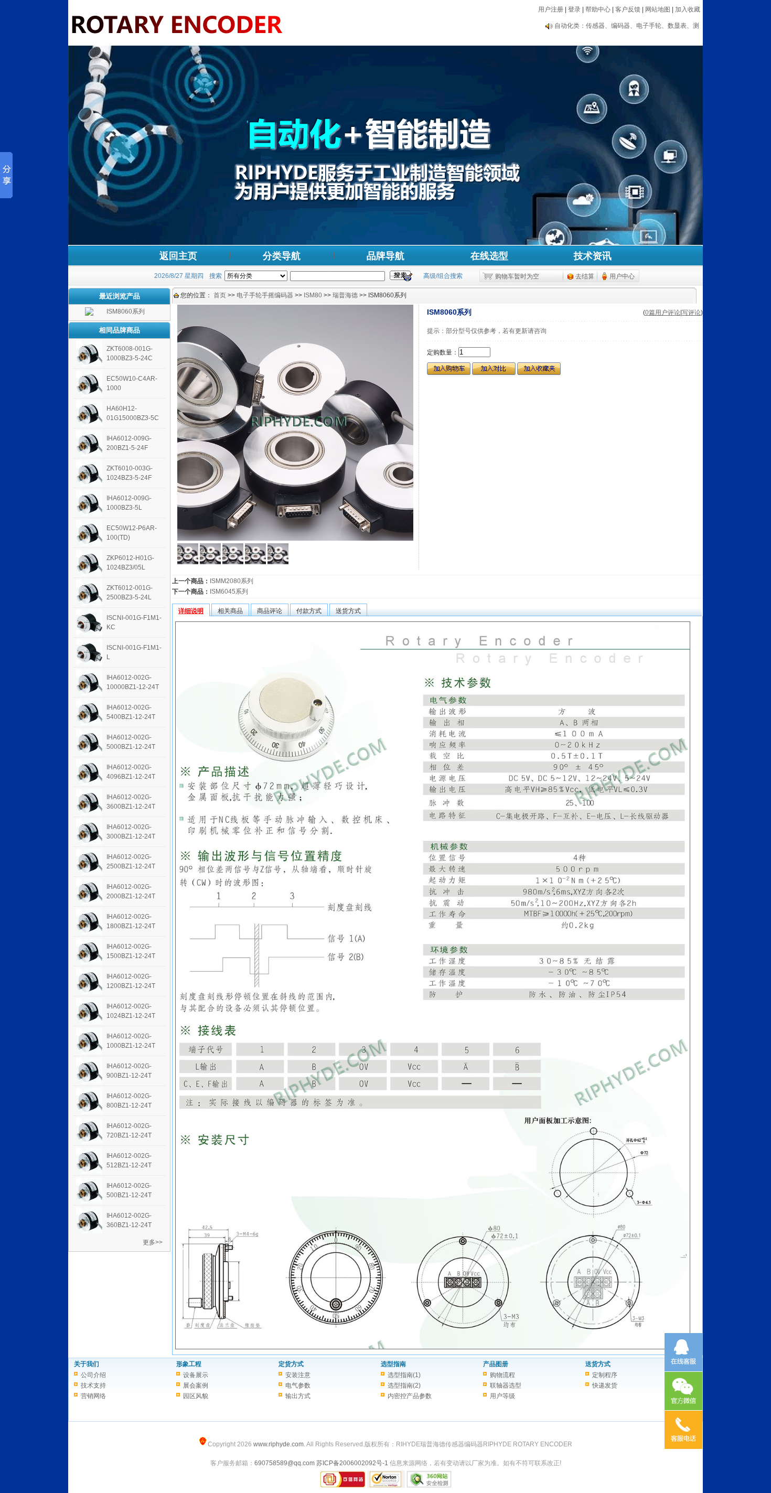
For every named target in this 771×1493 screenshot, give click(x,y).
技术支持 (93, 1385)
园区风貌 (195, 1396)
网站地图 (657, 9)
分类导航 (282, 256)
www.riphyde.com (278, 1444)
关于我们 (86, 1364)
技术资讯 (593, 256)
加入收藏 (687, 9)
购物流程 (502, 1375)
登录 (574, 9)
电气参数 (297, 1385)
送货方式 (598, 1364)
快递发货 (604, 1385)
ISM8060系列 (125, 311)
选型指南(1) (404, 1375)
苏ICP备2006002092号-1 (352, 1463)
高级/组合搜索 (443, 276)
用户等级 (502, 1396)
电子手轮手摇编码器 (265, 295)
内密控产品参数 (410, 1396)
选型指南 (393, 1364)
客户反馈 (627, 9)
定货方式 (291, 1364)
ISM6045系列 (229, 591)
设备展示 (195, 1375)
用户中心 (622, 276)
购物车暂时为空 (517, 276)
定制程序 (604, 1375)
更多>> (153, 1242)
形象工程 (188, 1364)
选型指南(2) (404, 1385)
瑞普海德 (345, 295)
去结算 (584, 276)
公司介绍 (93, 1375)
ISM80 (313, 295)
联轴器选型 (505, 1385)
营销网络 (93, 1396)
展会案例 (195, 1385)
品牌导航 (385, 256)
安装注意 (297, 1375)
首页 (219, 295)
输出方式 (297, 1396)
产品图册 (495, 1364)
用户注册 (550, 9)
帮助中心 (598, 9)
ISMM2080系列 (231, 581)
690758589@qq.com (284, 1463)
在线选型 (489, 256)
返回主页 (178, 256)
